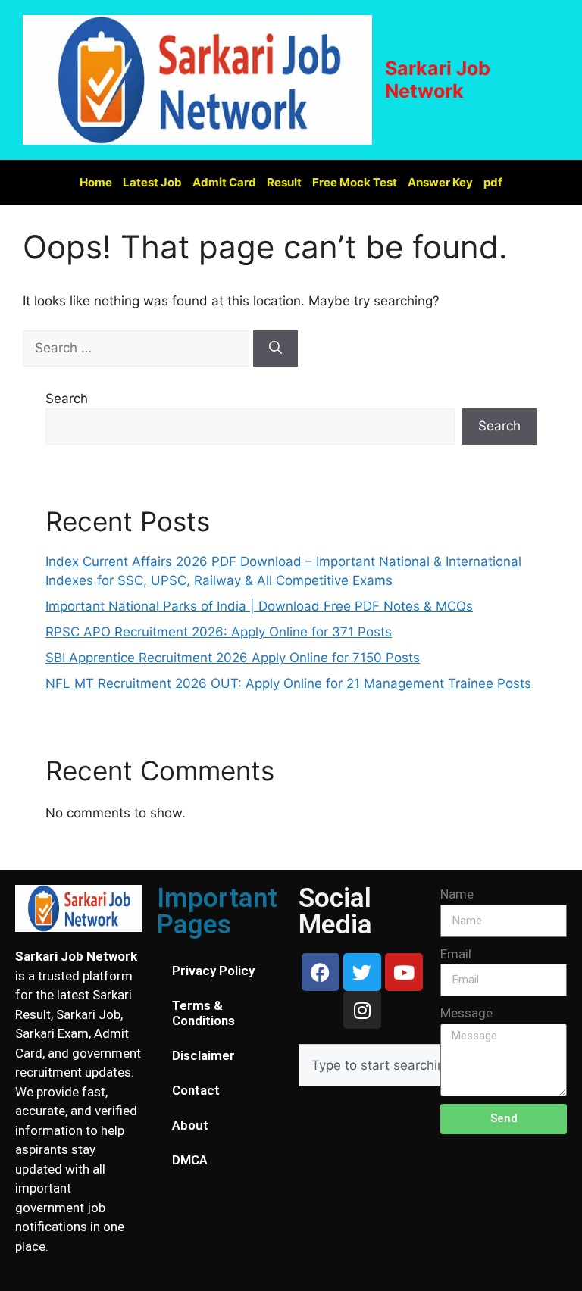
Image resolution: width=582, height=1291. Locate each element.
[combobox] (417, 1065)
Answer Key (440, 182)
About (190, 1125)
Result (284, 182)
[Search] (275, 348)
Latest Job (152, 182)
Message (466, 1013)
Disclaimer (203, 1055)
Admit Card (224, 182)
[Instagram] (362, 1010)
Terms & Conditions (203, 1013)
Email (455, 953)
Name (457, 894)
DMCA (190, 1160)
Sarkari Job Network (437, 79)
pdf (492, 182)
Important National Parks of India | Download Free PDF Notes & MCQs (259, 606)
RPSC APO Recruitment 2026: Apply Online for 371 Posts (218, 631)
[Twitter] (362, 972)
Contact (196, 1090)
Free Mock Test (354, 182)
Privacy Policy (213, 970)
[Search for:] (138, 347)
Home (96, 182)
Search (66, 398)
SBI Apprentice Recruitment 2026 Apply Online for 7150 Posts (232, 657)
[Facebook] (321, 972)
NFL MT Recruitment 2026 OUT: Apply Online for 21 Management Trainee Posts (288, 683)
